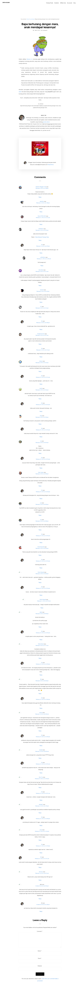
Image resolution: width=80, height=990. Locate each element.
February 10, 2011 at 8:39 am (42, 751)
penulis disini (46, 122)
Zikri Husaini (6, 2)
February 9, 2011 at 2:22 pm (42, 308)
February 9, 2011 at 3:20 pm (42, 362)
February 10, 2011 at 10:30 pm (43, 535)
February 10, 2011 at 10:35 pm (43, 632)
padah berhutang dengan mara (40, 107)
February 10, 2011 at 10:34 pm (43, 588)
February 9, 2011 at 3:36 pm (42, 417)
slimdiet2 (41, 804)
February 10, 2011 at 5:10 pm (43, 350)
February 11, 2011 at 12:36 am (44, 258)
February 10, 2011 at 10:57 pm (43, 793)
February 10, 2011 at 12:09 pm (42, 778)
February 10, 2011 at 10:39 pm (43, 664)
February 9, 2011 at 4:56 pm (42, 473)
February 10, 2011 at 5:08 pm (43, 322)
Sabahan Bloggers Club (41, 186)
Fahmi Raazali (41, 572)
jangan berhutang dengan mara (51, 105)
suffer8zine (40, 228)
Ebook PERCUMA (42, 216)
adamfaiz (42, 201)
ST (40, 306)
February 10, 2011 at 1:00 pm (42, 806)
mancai (40, 712)
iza (41, 441)
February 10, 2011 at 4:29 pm (43, 246)
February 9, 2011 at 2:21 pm (42, 271)
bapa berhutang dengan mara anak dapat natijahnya (32, 105)
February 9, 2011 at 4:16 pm (42, 291)
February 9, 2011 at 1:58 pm (42, 188)
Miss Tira (41, 777)
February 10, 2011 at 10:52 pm (43, 764)
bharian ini (29, 59)
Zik (41, 244)
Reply (40, 197)
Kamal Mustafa (41, 546)
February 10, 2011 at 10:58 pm (43, 818)
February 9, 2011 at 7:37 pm (42, 645)
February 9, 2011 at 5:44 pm (42, 573)
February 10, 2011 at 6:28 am (42, 714)
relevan (40, 361)
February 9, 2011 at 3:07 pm (42, 335)
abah (20, 91)
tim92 (41, 388)
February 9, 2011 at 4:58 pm (42, 521)
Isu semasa (40, 103)
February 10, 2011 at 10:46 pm (43, 699)
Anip (41, 415)
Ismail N (42, 289)
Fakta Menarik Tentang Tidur (42, 237)
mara (60, 105)
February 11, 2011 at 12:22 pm (43, 217)
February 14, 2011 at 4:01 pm (42, 873)
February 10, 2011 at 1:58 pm (43, 202)
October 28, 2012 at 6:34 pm (42, 886)
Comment (39, 931)
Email (39, 958)
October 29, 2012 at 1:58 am (43, 904)
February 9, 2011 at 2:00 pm (42, 230)
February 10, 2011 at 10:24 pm (43, 404)
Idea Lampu (41, 472)
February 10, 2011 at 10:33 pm (43, 561)
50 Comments (44, 30)
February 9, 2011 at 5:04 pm (42, 548)
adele (41, 612)
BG (41, 679)
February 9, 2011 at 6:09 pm (42, 613)
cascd (41, 829)
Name (40, 951)
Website (40, 966)
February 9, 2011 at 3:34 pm (42, 390)
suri (41, 502)
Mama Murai (41, 644)
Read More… (51, 164)
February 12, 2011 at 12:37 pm (42, 858)
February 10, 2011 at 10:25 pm (43, 429)
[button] (77, 2)
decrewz (41, 871)
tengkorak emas (40, 333)
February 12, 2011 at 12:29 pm (43, 845)
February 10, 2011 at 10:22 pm (43, 377)
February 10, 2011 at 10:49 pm (43, 736)
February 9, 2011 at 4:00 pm (42, 442)
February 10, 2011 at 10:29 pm (43, 491)
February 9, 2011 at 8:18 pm (42, 680)
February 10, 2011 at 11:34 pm (42, 831)
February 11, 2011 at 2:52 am (44, 601)
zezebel (41, 749)
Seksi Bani (41, 270)
